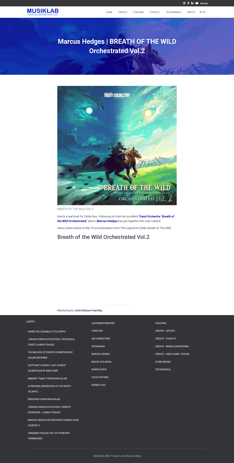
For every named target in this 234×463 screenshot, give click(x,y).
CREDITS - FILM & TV (165, 338)
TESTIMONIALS (163, 369)
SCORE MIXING (163, 362)
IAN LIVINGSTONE (101, 338)
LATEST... (31, 321)
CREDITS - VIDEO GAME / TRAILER (172, 354)
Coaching (138, 12)
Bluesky (204, 3)
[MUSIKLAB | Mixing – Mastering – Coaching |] (43, 12)
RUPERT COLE (99, 385)
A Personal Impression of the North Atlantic (49, 389)
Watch (191, 12)
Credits (122, 12)
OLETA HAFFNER (100, 377)
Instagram (184, 3)
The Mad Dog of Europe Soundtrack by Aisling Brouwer (50, 355)
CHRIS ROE (97, 331)
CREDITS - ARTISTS (165, 331)
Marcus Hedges (107, 221)
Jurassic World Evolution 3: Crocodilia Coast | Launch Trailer (51, 342)
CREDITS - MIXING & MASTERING (172, 346)
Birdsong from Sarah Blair (44, 399)
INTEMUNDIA (98, 346)
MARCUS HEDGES (101, 354)
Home (109, 12)
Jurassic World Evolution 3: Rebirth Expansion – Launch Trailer (49, 410)
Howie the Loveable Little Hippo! (47, 331)
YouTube (196, 3)
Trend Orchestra (149, 216)
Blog (202, 12)
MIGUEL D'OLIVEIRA (101, 362)
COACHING (161, 323)
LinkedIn (192, 3)
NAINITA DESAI (99, 369)
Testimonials (173, 12)
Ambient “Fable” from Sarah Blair (47, 378)
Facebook (188, 3)
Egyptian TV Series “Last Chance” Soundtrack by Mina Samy (47, 368)
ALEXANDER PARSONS (103, 323)
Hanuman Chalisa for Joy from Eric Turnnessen (49, 436)
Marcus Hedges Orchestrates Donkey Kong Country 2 (53, 423)
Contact (154, 12)
